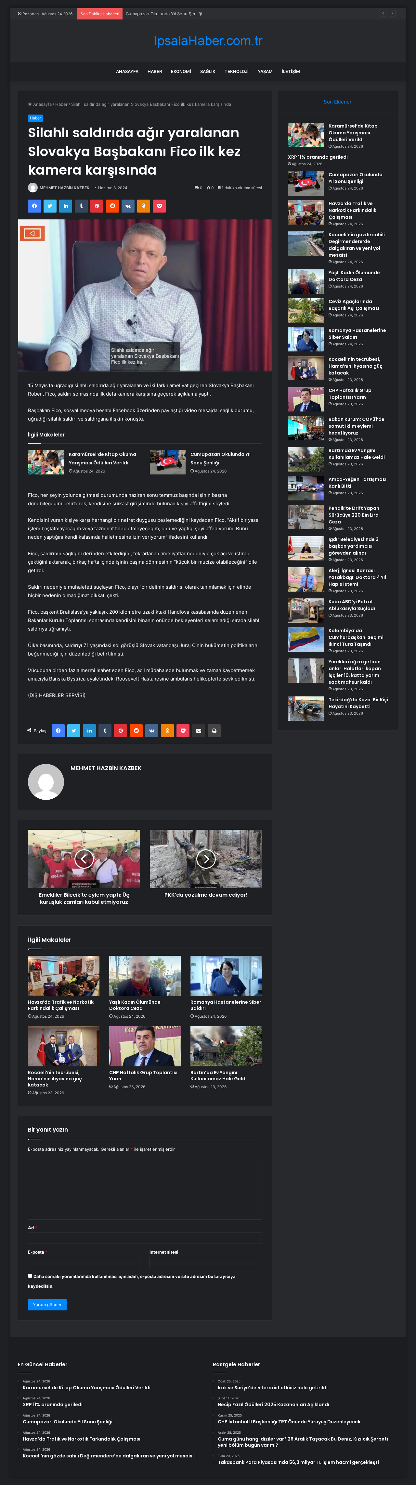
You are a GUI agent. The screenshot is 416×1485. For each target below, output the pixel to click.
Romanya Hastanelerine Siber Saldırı (225, 1005)
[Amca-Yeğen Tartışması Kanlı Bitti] (306, 488)
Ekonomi (181, 71)
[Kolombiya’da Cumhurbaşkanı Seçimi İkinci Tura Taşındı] (306, 639)
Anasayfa (127, 71)
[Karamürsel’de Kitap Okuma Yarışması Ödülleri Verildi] (46, 462)
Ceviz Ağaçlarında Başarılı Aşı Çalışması (354, 305)
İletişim (291, 71)
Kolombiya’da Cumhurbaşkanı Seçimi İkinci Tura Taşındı (356, 637)
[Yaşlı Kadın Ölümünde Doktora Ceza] (145, 976)
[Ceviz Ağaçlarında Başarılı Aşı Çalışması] (306, 310)
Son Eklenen (338, 102)
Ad (32, 1227)
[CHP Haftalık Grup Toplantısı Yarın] (145, 1046)
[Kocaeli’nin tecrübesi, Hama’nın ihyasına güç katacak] (63, 1046)
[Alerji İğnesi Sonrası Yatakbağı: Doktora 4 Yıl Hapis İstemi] (306, 579)
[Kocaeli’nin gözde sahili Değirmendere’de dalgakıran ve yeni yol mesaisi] (306, 243)
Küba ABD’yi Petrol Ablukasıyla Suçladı (352, 605)
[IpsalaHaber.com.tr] (208, 41)
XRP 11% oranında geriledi (318, 157)
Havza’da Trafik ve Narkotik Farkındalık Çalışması (61, 1005)
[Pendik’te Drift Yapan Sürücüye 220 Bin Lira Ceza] (306, 517)
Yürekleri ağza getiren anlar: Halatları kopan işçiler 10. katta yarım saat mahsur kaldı (355, 671)
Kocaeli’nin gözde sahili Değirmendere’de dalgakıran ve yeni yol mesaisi (357, 244)
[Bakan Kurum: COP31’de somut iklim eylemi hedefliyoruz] (306, 428)
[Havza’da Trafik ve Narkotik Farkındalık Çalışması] (63, 976)
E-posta (37, 1252)
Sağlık (207, 71)
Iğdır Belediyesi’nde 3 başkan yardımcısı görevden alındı (354, 546)
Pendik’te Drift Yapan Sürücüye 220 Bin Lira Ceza (354, 515)
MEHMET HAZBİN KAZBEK (64, 187)
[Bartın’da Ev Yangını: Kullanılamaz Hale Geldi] (226, 1046)
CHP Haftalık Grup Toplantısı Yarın (143, 1075)
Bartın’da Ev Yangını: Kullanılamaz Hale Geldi (218, 1075)
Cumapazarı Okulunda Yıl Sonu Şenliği (164, 13)
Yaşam (265, 71)
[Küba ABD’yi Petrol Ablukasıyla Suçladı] (306, 610)
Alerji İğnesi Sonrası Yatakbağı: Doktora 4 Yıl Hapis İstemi (357, 577)
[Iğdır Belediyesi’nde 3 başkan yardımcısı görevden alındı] (306, 548)
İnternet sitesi (164, 1252)
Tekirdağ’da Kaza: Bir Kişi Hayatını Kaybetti (358, 703)
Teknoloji (237, 71)
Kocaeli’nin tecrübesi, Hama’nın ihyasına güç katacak (55, 1078)
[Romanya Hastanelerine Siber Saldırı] (226, 976)
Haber (155, 71)
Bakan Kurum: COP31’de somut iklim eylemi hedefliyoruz (356, 426)
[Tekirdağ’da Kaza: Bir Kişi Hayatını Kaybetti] (306, 708)
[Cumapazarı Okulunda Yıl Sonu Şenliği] (168, 462)
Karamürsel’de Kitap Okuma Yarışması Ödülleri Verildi (353, 133)
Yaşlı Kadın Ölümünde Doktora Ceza (135, 1005)
